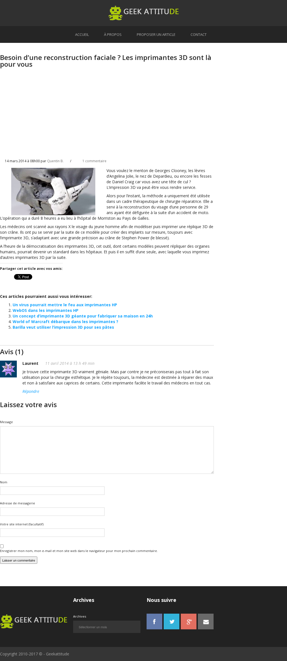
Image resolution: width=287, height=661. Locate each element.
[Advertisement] (107, 118)
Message (6, 422)
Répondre (30, 391)
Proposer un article (156, 34)
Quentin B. (55, 161)
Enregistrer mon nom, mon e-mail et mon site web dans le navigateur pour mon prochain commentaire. (79, 551)
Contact (199, 34)
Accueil (82, 34)
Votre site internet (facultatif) (21, 524)
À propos (113, 34)
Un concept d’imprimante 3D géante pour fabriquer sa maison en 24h (83, 316)
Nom (3, 482)
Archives (79, 616)
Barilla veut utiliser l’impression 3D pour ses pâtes (63, 327)
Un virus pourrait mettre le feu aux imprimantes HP (65, 304)
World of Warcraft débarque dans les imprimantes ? (65, 321)
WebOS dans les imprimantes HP (45, 310)
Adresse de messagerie (17, 503)
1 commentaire (94, 161)
